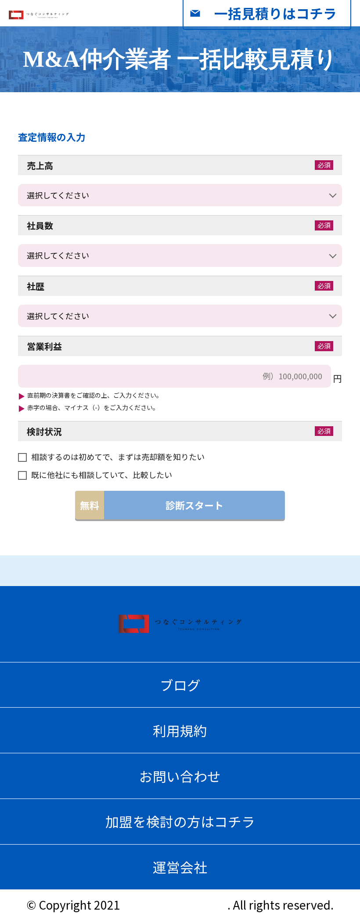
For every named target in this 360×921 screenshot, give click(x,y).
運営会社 (180, 867)
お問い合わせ (180, 776)
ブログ (180, 684)
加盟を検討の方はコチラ (180, 821)
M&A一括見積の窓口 (175, 904)
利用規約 (180, 730)
